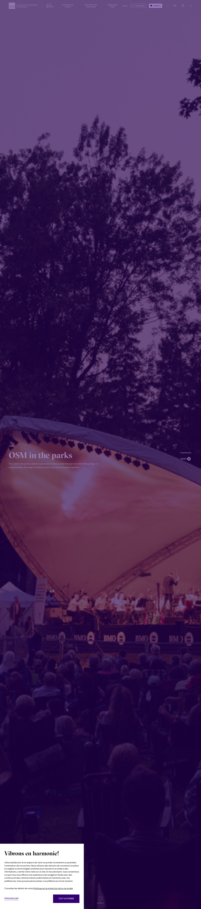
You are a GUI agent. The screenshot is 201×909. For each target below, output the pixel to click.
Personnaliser (11, 899)
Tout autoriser (66, 899)
